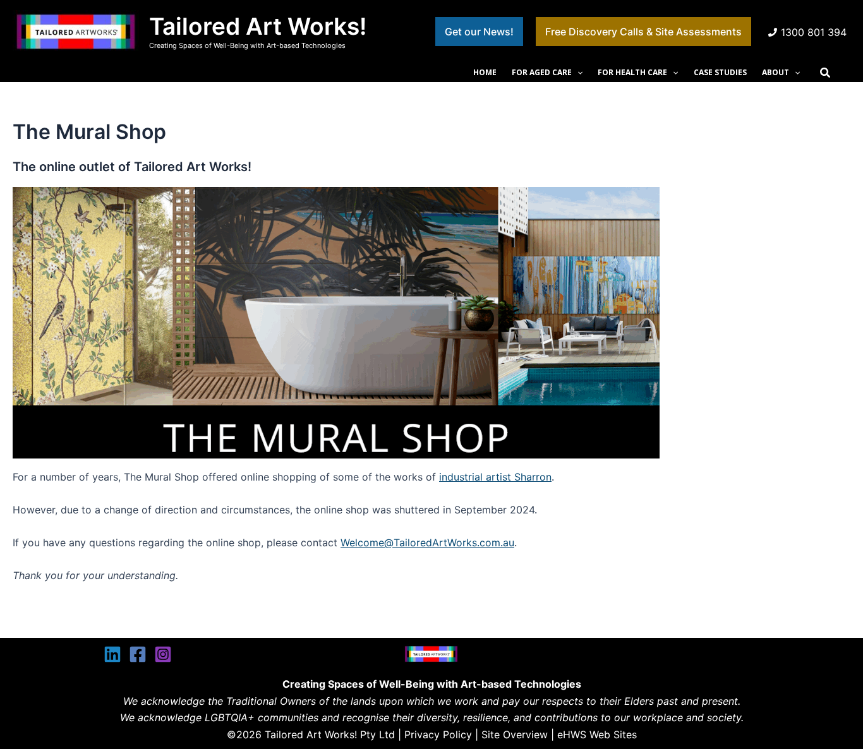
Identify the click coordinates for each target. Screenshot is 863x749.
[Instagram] (163, 654)
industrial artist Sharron (495, 476)
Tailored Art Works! (257, 26)
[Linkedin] (112, 654)
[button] (479, 31)
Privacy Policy (438, 734)
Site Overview (514, 734)
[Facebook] (138, 654)
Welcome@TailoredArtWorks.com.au (427, 542)
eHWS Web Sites (597, 734)
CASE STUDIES (720, 72)
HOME (485, 72)
